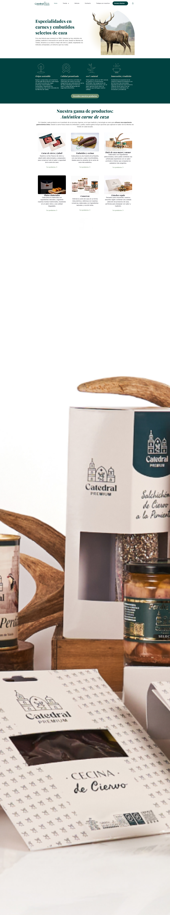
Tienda (65, 3)
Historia (77, 3)
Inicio (55, 3)
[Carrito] (133, 3)
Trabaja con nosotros (103, 3)
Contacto (88, 3)
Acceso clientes (119, 3)
